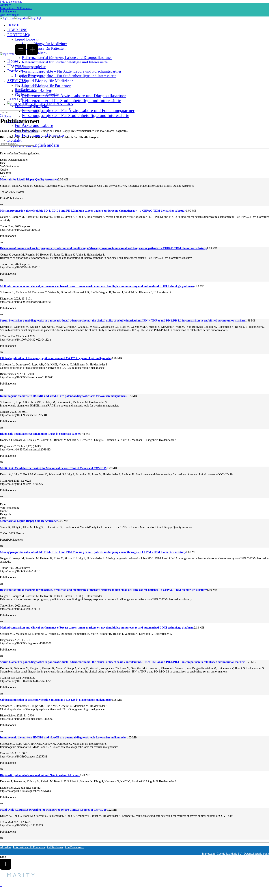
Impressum (208, 853)
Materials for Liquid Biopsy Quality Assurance (29, 179)
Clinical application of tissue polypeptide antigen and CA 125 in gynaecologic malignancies (55, 358)
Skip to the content (11, 1)
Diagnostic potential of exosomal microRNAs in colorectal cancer (40, 433)
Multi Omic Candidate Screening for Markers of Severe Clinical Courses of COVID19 (53, 468)
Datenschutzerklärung (256, 853)
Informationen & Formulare (16, 8)
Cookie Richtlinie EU (229, 853)
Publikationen (8, 11)
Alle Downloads (74, 847)
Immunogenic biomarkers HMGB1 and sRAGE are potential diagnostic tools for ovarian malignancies (63, 396)
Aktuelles (5, 4)
